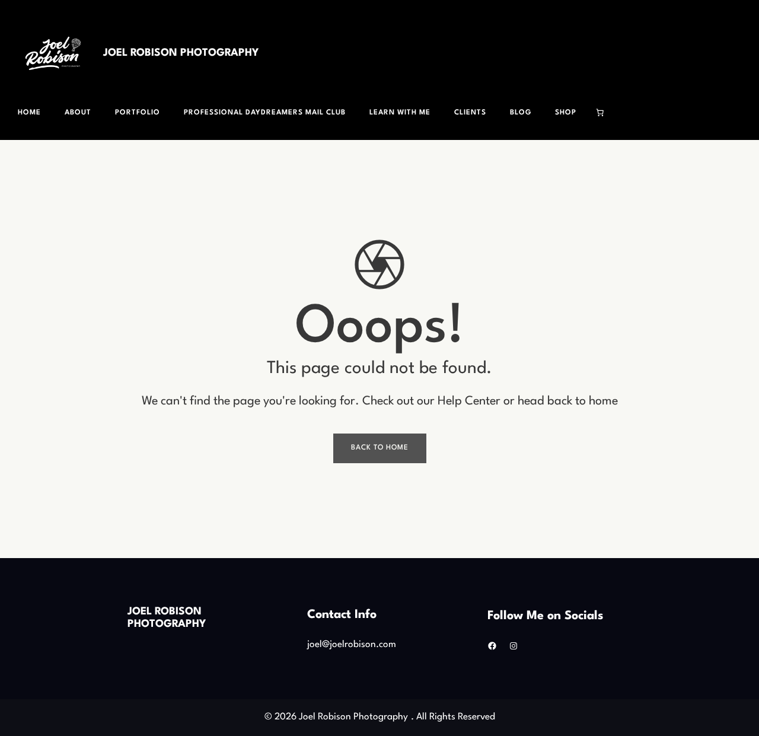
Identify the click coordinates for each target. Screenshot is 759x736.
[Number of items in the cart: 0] (600, 112)
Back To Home (380, 447)
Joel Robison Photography (181, 53)
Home (29, 112)
